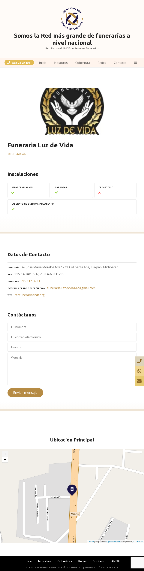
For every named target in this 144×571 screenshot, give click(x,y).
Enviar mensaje (25, 392)
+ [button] (5, 454)
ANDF (115, 561)
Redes (102, 63)
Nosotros (61, 63)
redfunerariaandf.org (30, 295)
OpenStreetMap (113, 541)
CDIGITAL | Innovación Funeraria (93, 567)
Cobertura (82, 63)
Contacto (120, 63)
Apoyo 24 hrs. (21, 62)
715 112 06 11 (30, 281)
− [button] (5, 459)
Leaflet (91, 541)
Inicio (42, 63)
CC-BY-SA (138, 541)
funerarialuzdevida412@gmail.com (71, 288)
